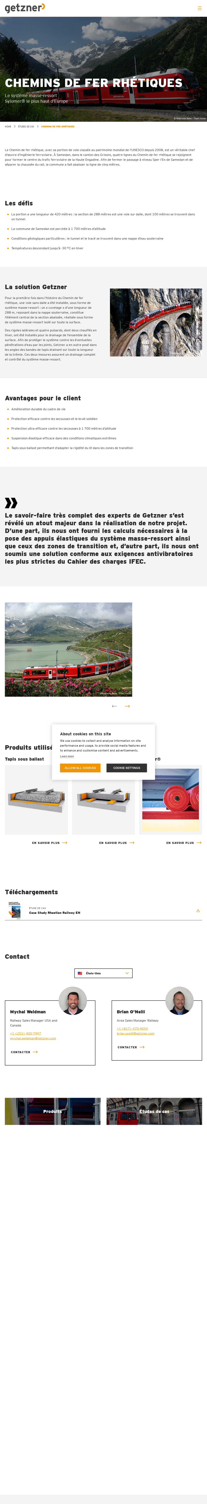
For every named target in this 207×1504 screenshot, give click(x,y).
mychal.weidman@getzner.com (33, 1038)
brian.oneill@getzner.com (135, 1033)
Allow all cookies (80, 767)
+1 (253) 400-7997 (25, 1033)
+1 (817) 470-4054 (132, 1028)
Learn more (67, 756)
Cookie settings (126, 767)
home (8, 126)
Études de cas (26, 126)
